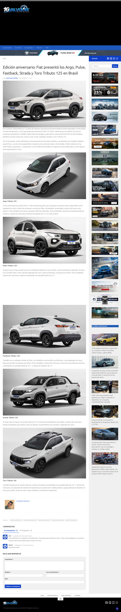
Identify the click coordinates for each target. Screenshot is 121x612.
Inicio (42, 595)
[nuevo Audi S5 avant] (105, 204)
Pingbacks (26, 530)
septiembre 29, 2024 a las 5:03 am (22, 535)
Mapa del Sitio (66, 595)
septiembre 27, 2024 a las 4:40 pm (24, 545)
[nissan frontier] (105, 291)
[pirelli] (105, 96)
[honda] (105, 178)
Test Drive (18, 48)
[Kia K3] (105, 135)
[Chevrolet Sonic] (105, 217)
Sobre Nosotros (52, 595)
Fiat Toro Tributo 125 (71, 520)
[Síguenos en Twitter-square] (111, 58)
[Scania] (105, 191)
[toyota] (105, 243)
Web (6, 579)
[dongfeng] (105, 109)
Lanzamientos (7, 48)
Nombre (8, 572)
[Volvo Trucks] (105, 304)
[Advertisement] (60, 31)
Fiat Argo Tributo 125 (16, 520)
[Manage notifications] (117, 608)
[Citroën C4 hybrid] (105, 317)
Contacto (77, 595)
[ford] (105, 165)
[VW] (105, 148)
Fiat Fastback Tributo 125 (30, 520)
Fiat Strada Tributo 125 (58, 520)
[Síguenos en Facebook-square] (108, 58)
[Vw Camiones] (105, 230)
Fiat (4, 58)
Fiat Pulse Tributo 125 (44, 520)
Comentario (9, 559)
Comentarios (11, 530)
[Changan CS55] (105, 122)
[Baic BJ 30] (105, 83)
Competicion (28, 48)
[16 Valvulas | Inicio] (17, 9)
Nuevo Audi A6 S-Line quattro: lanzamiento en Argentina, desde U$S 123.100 (105, 422)
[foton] (60, 53)
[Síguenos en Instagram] (117, 58)
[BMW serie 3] (105, 278)
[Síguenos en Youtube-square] (114, 58)
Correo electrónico (52, 572)
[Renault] (105, 254)
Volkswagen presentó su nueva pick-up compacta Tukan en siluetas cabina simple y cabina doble (105, 350)
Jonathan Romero (12, 78)
